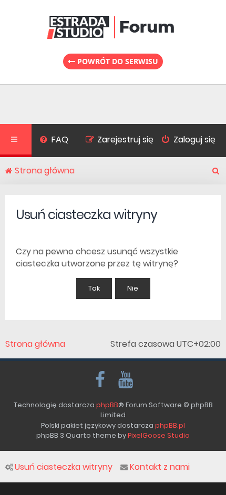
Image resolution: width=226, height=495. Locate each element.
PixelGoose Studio (159, 435)
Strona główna (35, 344)
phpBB (107, 404)
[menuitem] (54, 141)
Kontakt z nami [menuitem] (160, 467)
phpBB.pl (170, 425)
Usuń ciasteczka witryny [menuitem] (63, 467)
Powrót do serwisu (116, 61)
